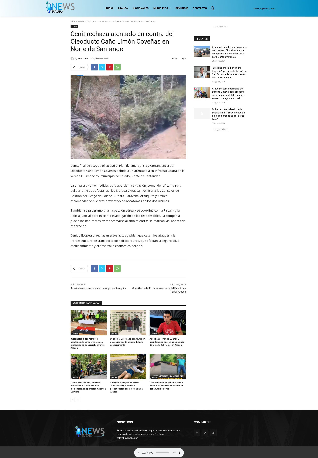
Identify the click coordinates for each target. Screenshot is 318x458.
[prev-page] (73, 400)
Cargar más (219, 129)
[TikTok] (213, 433)
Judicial (81, 21)
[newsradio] (73, 58)
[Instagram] (205, 433)
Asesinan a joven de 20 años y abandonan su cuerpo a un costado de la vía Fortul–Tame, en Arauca (167, 342)
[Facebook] (94, 67)
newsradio (83, 58)
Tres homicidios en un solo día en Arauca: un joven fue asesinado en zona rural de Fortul (166, 385)
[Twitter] (102, 67)
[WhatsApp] (117, 67)
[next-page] (78, 400)
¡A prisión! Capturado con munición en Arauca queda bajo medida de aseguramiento (127, 342)
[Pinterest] (109, 67)
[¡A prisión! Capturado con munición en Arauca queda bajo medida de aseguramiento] (128, 322)
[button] (212, 8)
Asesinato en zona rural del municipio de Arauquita (98, 288)
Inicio (73, 21)
